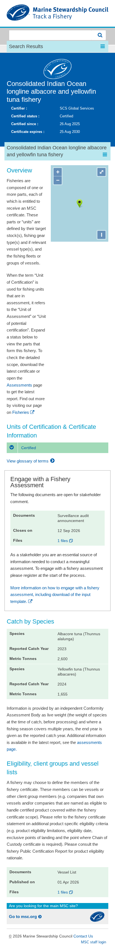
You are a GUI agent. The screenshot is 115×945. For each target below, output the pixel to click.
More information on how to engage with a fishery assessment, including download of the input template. (54, 594)
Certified (28, 448)
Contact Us (83, 936)
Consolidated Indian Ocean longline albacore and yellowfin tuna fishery (51, 91)
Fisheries (20, 412)
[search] (98, 35)
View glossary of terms (28, 461)
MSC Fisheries (57, 13)
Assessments (19, 385)
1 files (63, 540)
